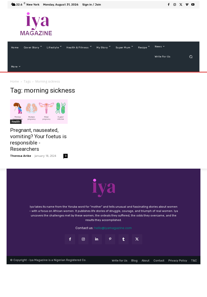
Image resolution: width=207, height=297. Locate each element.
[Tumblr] (123, 243)
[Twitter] (137, 243)
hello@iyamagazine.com (113, 232)
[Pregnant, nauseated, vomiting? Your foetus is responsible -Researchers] (39, 115)
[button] (191, 60)
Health (16, 125)
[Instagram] (83, 243)
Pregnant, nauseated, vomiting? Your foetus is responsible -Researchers (38, 143)
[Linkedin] (97, 243)
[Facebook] (70, 243)
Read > (183, 8)
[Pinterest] (110, 243)
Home (14, 85)
